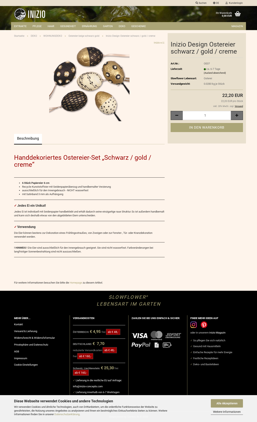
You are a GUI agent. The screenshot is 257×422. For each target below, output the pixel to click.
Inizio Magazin (217, 332)
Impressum (20, 358)
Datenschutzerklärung (67, 414)
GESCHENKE (138, 26)
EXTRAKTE (20, 26)
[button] (216, 3)
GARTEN (108, 26)
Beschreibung (28, 138)
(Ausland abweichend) (215, 73)
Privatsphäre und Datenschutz (31, 344)
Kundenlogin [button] (235, 3)
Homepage (76, 282)
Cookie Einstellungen (26, 364)
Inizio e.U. (159, 42)
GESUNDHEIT (68, 26)
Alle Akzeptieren (227, 403)
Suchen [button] (202, 3)
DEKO (122, 26)
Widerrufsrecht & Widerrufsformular (34, 337)
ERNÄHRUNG (89, 26)
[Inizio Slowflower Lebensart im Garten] (60, 14)
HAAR (51, 26)
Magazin (237, 26)
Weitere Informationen (227, 411)
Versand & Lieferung (25, 331)
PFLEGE (37, 26)
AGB (16, 351)
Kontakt (18, 324)
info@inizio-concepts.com (88, 386)
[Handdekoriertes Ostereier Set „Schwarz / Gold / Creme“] (89, 80)
